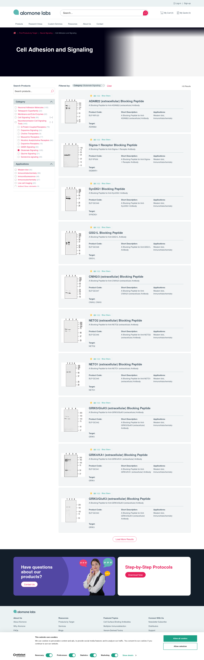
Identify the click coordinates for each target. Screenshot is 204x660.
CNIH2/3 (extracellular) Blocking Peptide (116, 276)
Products (19, 23)
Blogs (60, 630)
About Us (87, 23)
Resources (72, 23)
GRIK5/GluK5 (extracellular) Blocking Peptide (119, 408)
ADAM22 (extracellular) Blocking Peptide (116, 101)
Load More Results (125, 539)
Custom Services (55, 23)
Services (62, 626)
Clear (109, 85)
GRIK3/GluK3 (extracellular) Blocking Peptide (119, 499)
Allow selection (180, 646)
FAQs (15, 630)
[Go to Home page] (32, 13)
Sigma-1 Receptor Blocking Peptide (113, 145)
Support (152, 630)
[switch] (72, 655)
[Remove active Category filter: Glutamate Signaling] (102, 85)
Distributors (153, 626)
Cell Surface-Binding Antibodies (117, 621)
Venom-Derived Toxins (113, 630)
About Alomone (20, 621)
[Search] (145, 12)
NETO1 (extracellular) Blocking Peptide (115, 364)
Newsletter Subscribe (158, 621)
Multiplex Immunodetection (114, 626)
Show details (128, 655)
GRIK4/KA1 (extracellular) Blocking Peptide (118, 455)
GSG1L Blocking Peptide (106, 233)
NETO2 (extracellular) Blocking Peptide (115, 320)
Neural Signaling (46, 33)
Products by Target (66, 621)
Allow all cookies (180, 638)
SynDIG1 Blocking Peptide (107, 189)
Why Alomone (19, 626)
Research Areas (35, 23)
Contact (100, 23)
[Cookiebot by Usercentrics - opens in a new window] (19, 655)
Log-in (178, 3)
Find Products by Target (28, 33)
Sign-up (187, 3)
